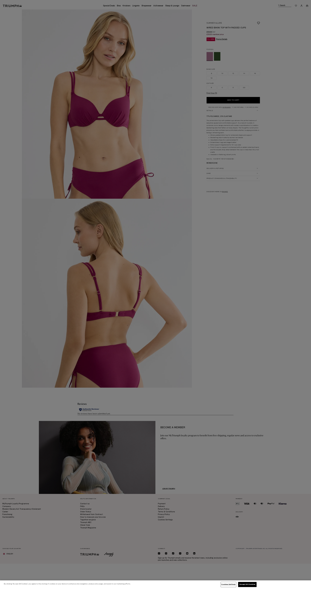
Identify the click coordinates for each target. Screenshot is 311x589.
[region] (155, 584)
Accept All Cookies (247, 584)
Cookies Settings (228, 584)
